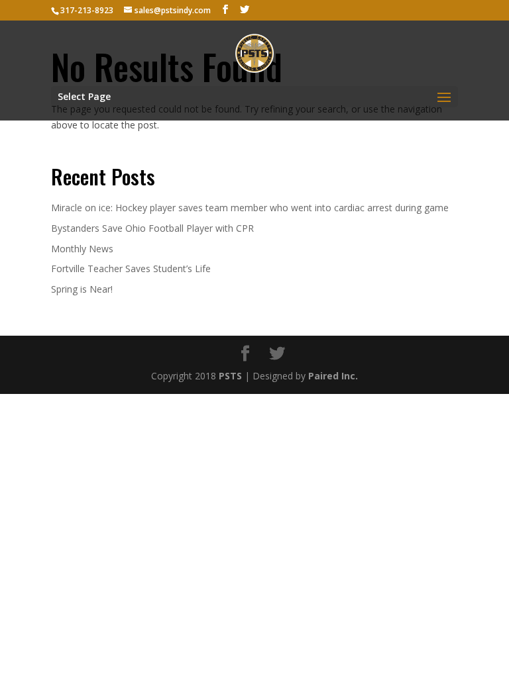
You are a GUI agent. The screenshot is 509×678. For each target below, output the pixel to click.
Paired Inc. (333, 375)
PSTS (230, 375)
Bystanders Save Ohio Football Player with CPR (152, 228)
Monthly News (82, 248)
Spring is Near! (82, 289)
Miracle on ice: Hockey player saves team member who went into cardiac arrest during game (250, 207)
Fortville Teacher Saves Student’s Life (131, 268)
